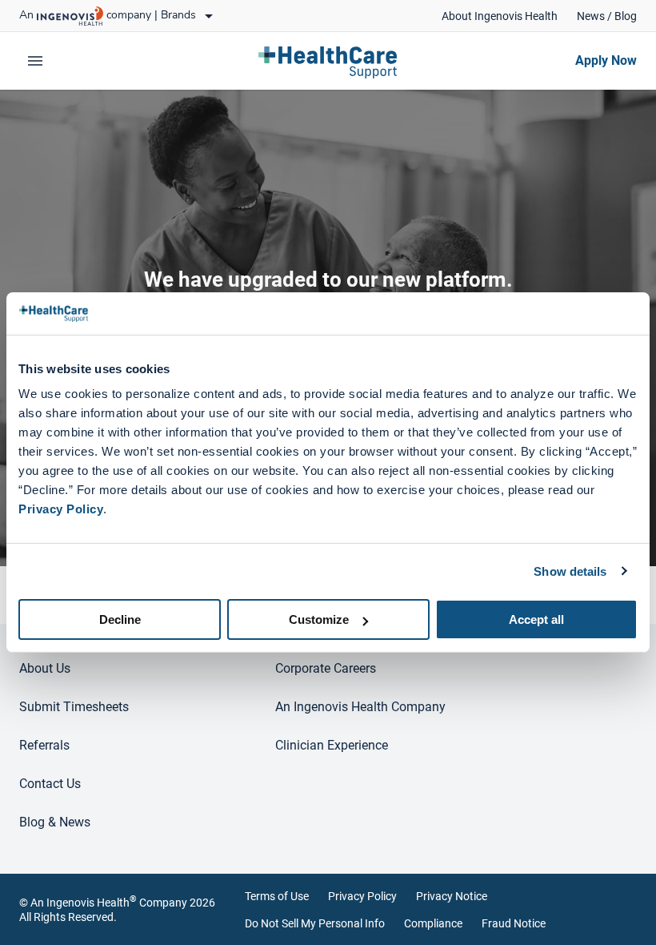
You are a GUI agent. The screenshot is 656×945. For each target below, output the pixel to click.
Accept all (536, 619)
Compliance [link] (433, 923)
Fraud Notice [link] (514, 923)
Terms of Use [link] (277, 896)
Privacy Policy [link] (362, 896)
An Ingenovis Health (83, 902)
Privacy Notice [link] (451, 896)
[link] (500, 16)
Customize (319, 619)
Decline (120, 619)
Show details (570, 570)
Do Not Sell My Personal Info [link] (315, 923)
